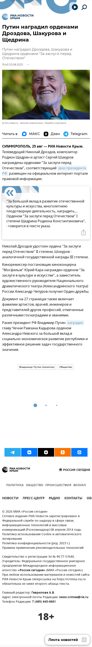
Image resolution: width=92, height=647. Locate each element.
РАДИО (54, 498)
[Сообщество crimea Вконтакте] (29, 452)
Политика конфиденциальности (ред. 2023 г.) (36, 543)
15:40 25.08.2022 (12, 64)
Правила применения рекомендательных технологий (42, 548)
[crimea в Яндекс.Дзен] (46, 452)
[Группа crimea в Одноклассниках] (63, 452)
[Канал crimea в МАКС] (79, 452)
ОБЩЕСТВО (34, 485)
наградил (75, 322)
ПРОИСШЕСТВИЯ (58, 485)
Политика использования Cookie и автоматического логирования (42, 536)
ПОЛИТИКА (15, 485)
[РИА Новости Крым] (17, 17)
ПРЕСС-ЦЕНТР (34, 498)
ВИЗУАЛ (79, 485)
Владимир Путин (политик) (37, 367)
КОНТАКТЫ (73, 498)
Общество (65, 367)
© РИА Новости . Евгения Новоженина (22, 123)
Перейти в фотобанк (55, 123)
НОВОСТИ (10, 498)
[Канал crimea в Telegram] (12, 452)
